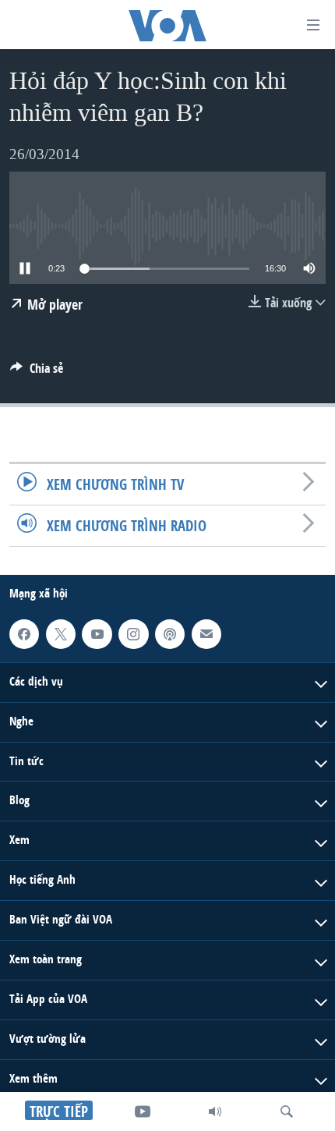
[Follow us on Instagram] (133, 634)
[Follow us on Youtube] (96, 634)
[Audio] (215, 1111)
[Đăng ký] (206, 634)
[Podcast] (170, 634)
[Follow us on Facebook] (24, 634)
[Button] (36, 372)
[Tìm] (286, 1111)
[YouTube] (143, 1111)
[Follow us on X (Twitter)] (61, 634)
